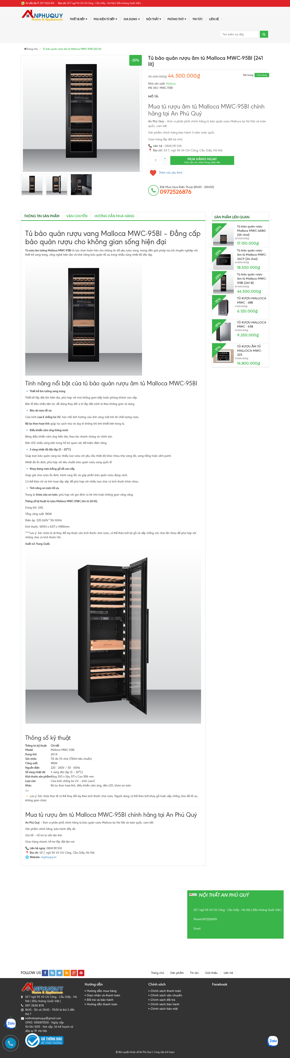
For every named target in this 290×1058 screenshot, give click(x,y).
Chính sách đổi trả (163, 999)
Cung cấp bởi (160, 1052)
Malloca (171, 83)
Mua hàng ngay (202, 160)
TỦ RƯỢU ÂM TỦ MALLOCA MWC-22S (249, 350)
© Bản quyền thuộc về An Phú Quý (133, 1052)
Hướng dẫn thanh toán (102, 1004)
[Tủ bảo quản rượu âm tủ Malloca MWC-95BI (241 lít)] (32, 184)
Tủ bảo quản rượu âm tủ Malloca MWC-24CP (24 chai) (252, 254)
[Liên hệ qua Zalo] (10, 1023)
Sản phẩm (177, 973)
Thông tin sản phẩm (41, 216)
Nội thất (152, 19)
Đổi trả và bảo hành (100, 999)
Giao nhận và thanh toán (103, 995)
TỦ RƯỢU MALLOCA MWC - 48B (251, 300)
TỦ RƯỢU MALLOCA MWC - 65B (251, 325)
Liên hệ (214, 19)
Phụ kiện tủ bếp (104, 19)
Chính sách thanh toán (166, 990)
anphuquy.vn (48, 857)
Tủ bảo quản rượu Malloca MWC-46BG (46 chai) (251, 230)
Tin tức (198, 19)
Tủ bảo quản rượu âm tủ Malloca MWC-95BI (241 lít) (252, 278)
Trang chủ (157, 973)
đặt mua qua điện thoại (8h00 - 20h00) (187, 190)
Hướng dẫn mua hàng (114, 216)
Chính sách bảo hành (165, 1004)
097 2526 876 (34, 1005)
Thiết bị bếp (77, 19)
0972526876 (209, 919)
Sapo (172, 1052)
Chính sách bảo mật (164, 1008)
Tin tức (194, 973)
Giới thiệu (211, 973)
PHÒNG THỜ (176, 19)
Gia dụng (130, 19)
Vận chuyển (76, 216)
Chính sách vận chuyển (166, 995)
